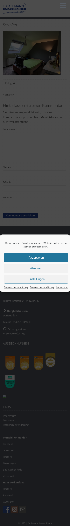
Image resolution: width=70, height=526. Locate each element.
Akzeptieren (36, 257)
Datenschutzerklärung (16, 287)
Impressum (62, 287)
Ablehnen (36, 268)
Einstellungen (36, 279)
